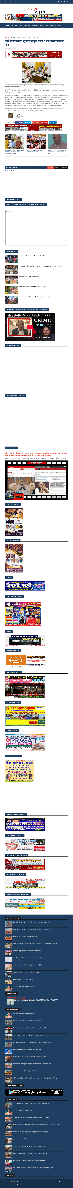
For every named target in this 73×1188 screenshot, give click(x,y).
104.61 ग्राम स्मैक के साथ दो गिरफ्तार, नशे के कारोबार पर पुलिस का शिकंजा (30, 1028)
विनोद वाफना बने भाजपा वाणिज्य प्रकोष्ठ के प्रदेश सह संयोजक (27, 1049)
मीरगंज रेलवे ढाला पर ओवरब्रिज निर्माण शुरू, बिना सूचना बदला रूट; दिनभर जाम (30, 1035)
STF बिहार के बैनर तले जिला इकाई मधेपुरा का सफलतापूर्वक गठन (27, 1021)
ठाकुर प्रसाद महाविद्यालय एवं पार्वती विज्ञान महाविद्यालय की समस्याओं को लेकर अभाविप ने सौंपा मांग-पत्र (14, 151)
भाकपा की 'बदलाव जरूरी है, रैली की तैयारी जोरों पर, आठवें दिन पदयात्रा (34, 297)
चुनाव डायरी (8, 30)
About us (12, 1)
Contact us (19, 1)
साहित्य (51, 25)
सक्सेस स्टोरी (34, 25)
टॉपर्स (47, 25)
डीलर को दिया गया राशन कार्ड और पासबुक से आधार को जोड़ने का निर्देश (29, 1146)
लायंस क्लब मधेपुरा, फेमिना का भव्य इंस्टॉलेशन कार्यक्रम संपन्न (34, 151)
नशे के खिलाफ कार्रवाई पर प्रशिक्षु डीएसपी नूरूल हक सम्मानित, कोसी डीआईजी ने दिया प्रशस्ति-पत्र (41, 266)
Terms (6, 1184)
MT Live (14, 25)
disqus (57, 167)
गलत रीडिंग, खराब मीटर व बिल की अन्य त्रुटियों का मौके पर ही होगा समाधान (30, 958)
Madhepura (13, 37)
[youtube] (61, 2)
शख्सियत (41, 25)
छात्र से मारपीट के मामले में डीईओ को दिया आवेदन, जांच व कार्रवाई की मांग (29, 1056)
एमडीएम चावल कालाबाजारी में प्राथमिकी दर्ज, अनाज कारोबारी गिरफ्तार (28, 965)
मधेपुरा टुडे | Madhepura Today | (16, 998)
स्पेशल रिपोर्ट (27, 25)
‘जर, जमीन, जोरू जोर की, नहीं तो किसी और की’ (23, 986)
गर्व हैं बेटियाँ (57, 25)
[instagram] (67, 2)
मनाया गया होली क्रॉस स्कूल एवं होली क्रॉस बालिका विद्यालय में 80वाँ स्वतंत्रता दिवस (32, 929)
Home (6, 1)
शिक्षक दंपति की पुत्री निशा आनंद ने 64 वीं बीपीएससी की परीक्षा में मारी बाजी (29, 1160)
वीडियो (21, 25)
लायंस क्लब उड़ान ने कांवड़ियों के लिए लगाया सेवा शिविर (25, 936)
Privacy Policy (13, 1184)
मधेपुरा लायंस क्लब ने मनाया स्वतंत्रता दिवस (29, 276)
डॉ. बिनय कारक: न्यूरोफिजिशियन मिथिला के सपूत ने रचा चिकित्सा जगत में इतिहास (31, 1117)
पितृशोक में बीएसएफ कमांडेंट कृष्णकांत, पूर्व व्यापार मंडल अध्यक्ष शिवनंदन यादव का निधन (57, 151)
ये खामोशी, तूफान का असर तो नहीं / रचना (23, 999)
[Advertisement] (36, 797)
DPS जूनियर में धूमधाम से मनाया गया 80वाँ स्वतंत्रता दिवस (32, 286)
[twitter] (64, 2)
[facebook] (58, 2)
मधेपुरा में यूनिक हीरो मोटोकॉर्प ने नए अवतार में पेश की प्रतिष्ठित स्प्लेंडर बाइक (30, 1153)
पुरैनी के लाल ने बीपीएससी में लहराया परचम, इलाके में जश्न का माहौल (28, 1139)
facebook (64, 167)
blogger (50, 167)
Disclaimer (20, 1184)
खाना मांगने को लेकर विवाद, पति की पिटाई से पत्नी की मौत (32, 256)
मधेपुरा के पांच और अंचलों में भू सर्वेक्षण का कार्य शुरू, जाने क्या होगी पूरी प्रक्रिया (30, 1132)
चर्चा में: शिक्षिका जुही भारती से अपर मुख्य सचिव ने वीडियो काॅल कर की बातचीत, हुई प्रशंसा (33, 1167)
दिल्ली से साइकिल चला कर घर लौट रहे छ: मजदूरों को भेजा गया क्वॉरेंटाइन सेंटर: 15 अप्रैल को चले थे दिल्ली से (37, 1124)
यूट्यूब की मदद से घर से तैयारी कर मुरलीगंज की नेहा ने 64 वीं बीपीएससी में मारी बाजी (31, 1103)
